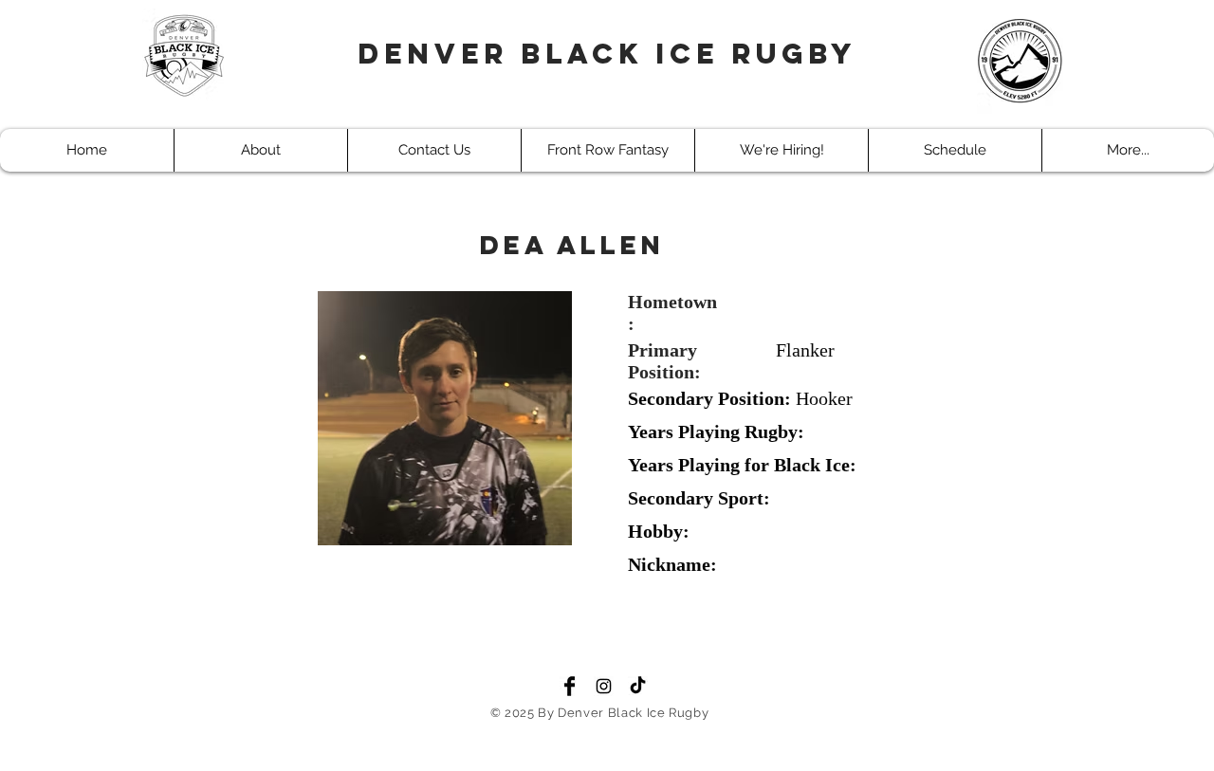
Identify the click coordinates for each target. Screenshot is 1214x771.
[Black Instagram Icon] (604, 686)
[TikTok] (638, 686)
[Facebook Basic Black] (569, 686)
